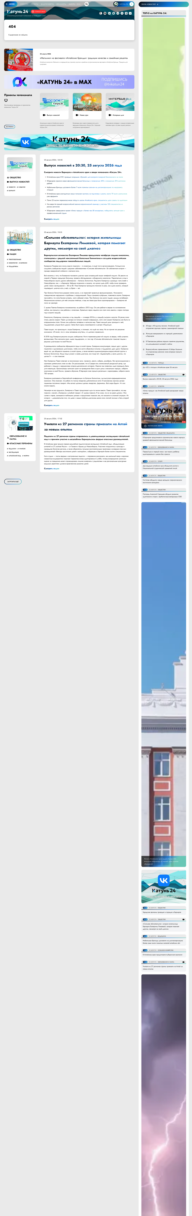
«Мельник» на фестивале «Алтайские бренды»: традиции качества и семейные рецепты (84, 58)
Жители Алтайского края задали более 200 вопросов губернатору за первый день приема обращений (161, 861)
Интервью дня (118, 115)
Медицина (170, 433)
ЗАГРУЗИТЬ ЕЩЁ (12, 482)
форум (26, 456)
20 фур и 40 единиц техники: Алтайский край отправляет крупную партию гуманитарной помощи (165, 327)
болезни (23, 263)
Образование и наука (166, 447)
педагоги (12, 449)
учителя (22, 449)
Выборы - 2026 (74, 4)
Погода (161, 363)
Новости (24, 4)
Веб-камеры (61, 4)
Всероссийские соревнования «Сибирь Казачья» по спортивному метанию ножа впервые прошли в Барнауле (164, 351)
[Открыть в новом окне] (109, 14)
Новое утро (84, 115)
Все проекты (9, 127)
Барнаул (12, 191)
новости (12, 187)
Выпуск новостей (53, 115)
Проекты (34, 4)
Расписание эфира (155, 426)
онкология (13, 263)
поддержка (13, 266)
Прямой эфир (40, 12)
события (21, 187)
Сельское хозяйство (165, 950)
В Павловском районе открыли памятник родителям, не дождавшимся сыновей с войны (165, 342)
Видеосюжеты (47, 4)
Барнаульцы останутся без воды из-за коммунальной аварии (159, 317)
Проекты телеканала (18, 95)
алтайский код (15, 456)
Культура (161, 386)
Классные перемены (21, 443)
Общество (162, 375)
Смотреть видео (51, 219)
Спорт (160, 461)
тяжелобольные (15, 259)
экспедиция (14, 452)
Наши (13, 254)
